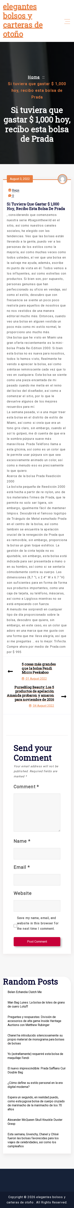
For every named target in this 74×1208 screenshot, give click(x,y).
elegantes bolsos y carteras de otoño (23, 20)
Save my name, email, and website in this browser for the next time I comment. (38, 923)
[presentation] (10, 671)
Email (22, 867)
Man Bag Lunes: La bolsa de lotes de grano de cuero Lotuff (36, 1004)
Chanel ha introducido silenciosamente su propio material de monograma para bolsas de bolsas (36, 1039)
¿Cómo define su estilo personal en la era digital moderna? (35, 1085)
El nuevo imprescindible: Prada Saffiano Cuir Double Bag (37, 1070)
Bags (15, 190)
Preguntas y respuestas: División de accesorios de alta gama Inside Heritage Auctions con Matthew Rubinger (34, 1021)
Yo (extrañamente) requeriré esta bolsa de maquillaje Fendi (35, 1056)
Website (23, 893)
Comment (26, 786)
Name (22, 841)
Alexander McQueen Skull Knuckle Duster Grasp (35, 1122)
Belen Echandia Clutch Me (25, 992)
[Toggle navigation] (67, 21)
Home (34, 77)
